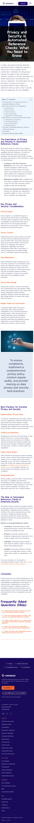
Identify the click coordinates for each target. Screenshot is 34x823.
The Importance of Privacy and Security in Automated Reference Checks (15, 103)
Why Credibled (6, 783)
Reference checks (6, 724)
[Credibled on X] (7, 713)
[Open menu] (30, 3)
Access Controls (10, 110)
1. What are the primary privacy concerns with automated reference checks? (16, 611)
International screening (8, 775)
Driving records (6, 742)
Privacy (3, 820)
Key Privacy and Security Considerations (14, 106)
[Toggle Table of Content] (29, 99)
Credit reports (5, 739)
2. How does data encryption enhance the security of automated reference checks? (16, 616)
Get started (7, 688)
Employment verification (8, 730)
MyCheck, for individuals (8, 764)
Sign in (3, 810)
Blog (3, 788)
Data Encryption (9, 108)
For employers (5, 761)
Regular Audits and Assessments (14, 115)
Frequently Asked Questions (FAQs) (13, 133)
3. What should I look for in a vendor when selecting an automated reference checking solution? (16, 622)
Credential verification (7, 736)
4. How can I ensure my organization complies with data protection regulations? (16, 627)
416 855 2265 (5, 709)
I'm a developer (26, 667)
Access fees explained (8, 791)
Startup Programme (7, 770)
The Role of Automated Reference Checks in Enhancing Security (16, 128)
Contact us (5, 805)
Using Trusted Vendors (11, 123)
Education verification (7, 733)
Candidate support (7, 799)
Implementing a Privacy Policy (13, 119)
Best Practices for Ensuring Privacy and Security (17, 117)
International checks (7, 751)
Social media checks (7, 748)
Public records (5, 745)
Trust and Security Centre (9, 786)
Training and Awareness (12, 121)
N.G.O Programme (6, 772)
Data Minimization (10, 112)
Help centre (5, 802)
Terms (8, 820)
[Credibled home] (17, 675)
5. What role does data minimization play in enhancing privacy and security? (17, 631)
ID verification (5, 727)
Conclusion (6, 131)
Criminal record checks (8, 721)
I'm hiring (9, 663)
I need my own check (22, 663)
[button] (17, 611)
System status (5, 807)
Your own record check (8, 753)
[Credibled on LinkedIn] (3, 713)
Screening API (5, 767)
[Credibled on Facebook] (11, 713)
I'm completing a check (11, 667)
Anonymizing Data (10, 125)
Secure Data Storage (11, 113)
